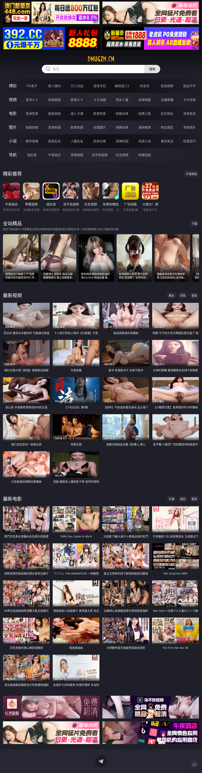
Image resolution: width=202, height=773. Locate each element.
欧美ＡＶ (77, 100)
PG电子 (32, 86)
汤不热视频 (100, 155)
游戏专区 (99, 86)
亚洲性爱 (32, 113)
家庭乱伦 (54, 141)
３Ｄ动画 (99, 100)
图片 (13, 127)
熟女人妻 (122, 100)
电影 (13, 113)
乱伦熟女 (167, 113)
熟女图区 (167, 127)
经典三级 (144, 113)
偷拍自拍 (54, 113)
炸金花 (144, 86)
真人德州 (54, 86)
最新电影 (12, 498)
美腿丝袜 (122, 127)
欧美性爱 (99, 113)
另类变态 (189, 113)
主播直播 (167, 100)
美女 (171, 295)
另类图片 (189, 127)
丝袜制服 (144, 100)
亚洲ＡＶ (32, 100)
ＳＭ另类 (189, 100)
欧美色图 (77, 127)
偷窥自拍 (32, 127)
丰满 (171, 499)
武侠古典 (99, 141)
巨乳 (183, 295)
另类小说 (144, 141)
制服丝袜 (122, 113)
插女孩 (32, 155)
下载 (194, 223)
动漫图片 (99, 127)
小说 (13, 141)
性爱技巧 (189, 141)
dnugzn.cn (101, 59)
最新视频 (12, 295)
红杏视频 (122, 155)
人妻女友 (77, 141)
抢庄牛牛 (189, 86)
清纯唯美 (144, 127)
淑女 (183, 499)
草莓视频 (77, 155)
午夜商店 (54, 155)
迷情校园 (122, 141)
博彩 (13, 86)
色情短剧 (144, 155)
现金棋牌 (167, 86)
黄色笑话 (167, 141)
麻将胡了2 (122, 86)
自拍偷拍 (54, 100)
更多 (194, 295)
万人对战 (77, 86)
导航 (13, 155)
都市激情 (32, 141)
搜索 (152, 69)
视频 (13, 99)
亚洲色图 (54, 127)
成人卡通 (77, 113)
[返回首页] (194, 764)
